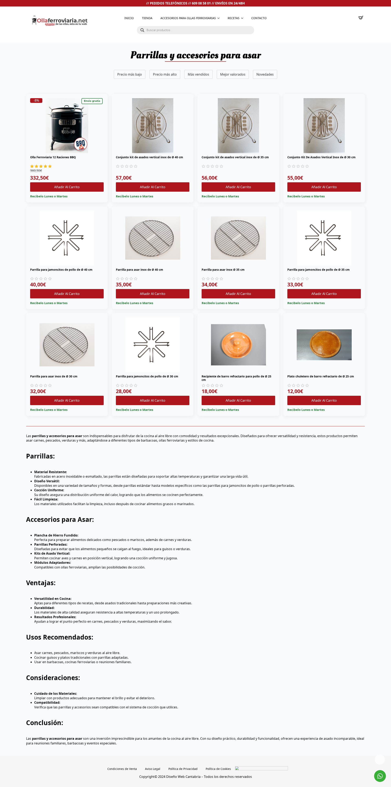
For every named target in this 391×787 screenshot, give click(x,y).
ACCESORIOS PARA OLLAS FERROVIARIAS (188, 18)
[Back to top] (380, 759)
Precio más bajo (129, 74)
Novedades (265, 74)
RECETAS (233, 18)
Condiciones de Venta (122, 769)
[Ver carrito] (360, 18)
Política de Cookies (218, 769)
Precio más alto (165, 74)
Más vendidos (198, 74)
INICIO (129, 18)
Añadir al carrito (67, 187)
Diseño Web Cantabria (183, 776)
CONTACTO (259, 18)
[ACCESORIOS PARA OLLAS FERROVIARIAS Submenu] (220, 18)
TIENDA (147, 18)
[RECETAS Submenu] (243, 18)
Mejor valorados (232, 74)
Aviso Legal (152, 769)
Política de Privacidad (183, 769)
